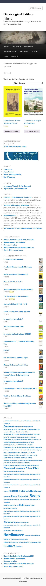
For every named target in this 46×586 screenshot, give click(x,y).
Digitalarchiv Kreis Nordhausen (15, 188)
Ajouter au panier (11, 131)
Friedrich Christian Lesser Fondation (18, 197)
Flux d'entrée (8, 172)
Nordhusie (28, 535)
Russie (17, 539)
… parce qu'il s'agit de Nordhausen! (17, 186)
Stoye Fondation (10, 215)
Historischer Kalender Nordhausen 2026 (19, 239)
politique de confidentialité (12, 578)
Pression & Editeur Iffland (26, 468)
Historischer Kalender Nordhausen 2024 (19, 247)
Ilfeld (21, 505)
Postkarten (7, 539)
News (6, 56)
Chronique (9, 468)
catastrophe (7, 508)
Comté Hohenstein (20, 495)
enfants (14, 508)
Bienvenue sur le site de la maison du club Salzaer (23, 228)
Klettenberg (9, 521)
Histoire (14, 490)
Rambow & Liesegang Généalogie (16, 205)
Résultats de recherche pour (24, 426)
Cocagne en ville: (10, 245)
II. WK (17, 505)
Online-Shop (17, 63)
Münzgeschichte (17, 530)
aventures (21, 471)
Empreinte (14, 56)
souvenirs (14, 471)
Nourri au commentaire (12, 174)
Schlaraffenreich (27, 542)
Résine (35, 495)
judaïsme (27, 505)
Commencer (8, 63)
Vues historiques (9, 505)
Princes (6, 491)
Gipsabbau (7, 496)
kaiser (33, 505)
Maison (6, 46)
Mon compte (17, 46)
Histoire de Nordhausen (30, 490)
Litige (13, 539)
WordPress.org (9, 177)
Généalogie (9, 426)
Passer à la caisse (10, 51)
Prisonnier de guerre (22, 522)
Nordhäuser (36, 535)
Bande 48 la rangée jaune (13, 250)
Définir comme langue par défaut (15, 146)
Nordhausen (14, 534)
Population (7, 471)
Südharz (9, 546)
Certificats (19, 546)
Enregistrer (8, 169)
